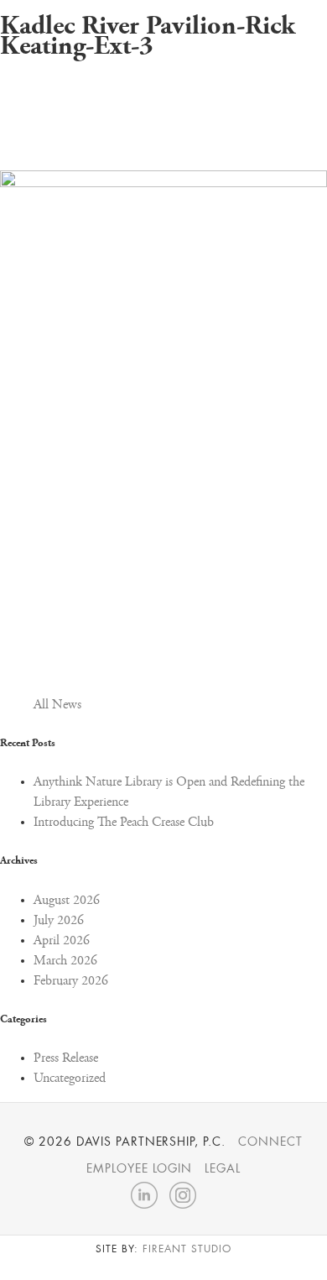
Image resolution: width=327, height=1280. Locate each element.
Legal (223, 1168)
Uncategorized (70, 1078)
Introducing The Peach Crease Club (124, 822)
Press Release (66, 1058)
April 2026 (62, 941)
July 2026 (59, 920)
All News (57, 705)
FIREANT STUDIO (187, 1249)
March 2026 (65, 961)
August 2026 (67, 900)
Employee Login (139, 1168)
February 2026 (71, 981)
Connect (270, 1141)
